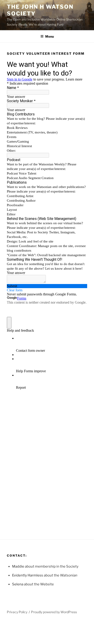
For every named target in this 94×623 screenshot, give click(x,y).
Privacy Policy (17, 612)
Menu (49, 36)
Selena (17, 584)
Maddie (18, 566)
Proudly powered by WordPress (54, 612)
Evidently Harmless (27, 575)
